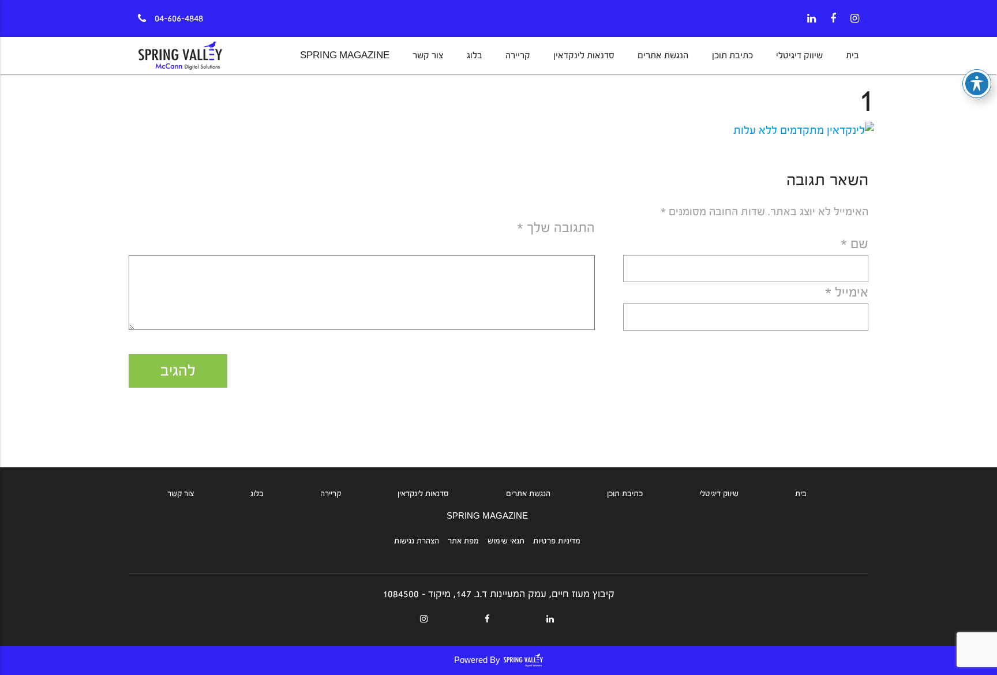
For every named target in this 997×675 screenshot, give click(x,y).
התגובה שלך (556, 227)
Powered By (477, 660)
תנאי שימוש (506, 541)
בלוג (474, 55)
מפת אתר (463, 541)
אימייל (846, 292)
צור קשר (428, 55)
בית (852, 55)
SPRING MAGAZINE (344, 55)
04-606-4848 (179, 18)
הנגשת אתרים (663, 55)
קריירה (517, 55)
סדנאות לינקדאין (583, 55)
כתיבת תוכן (732, 55)
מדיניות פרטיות (556, 541)
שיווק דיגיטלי (799, 55)
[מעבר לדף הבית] (197, 60)
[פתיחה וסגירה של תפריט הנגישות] (977, 83)
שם (854, 244)
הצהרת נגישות (416, 541)
